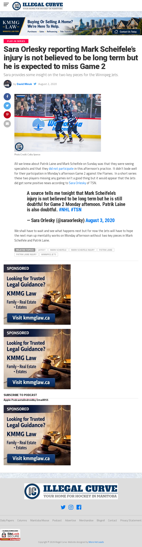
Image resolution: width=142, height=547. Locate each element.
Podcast (57, 520)
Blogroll (101, 520)
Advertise (70, 520)
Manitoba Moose (39, 520)
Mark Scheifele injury (83, 250)
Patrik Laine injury (26, 254)
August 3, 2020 (100, 220)
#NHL (64, 210)
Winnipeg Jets (48, 254)
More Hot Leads (96, 542)
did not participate (61, 168)
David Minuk (24, 84)
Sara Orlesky (77, 182)
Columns (22, 520)
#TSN (76, 210)
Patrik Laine (105, 250)
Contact (112, 520)
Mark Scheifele (58, 250)
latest (42, 250)
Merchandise (86, 520)
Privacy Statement (131, 520)
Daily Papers (7, 520)
